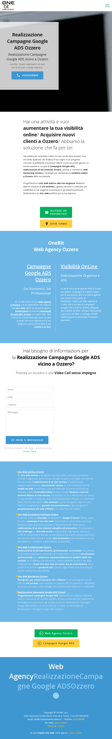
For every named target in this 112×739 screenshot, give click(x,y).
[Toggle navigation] (107, 5)
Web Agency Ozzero (59, 633)
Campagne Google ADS (58, 643)
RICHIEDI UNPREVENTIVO (58, 212)
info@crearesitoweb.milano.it (48, 719)
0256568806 (30, 75)
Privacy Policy (29, 451)
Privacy (51, 726)
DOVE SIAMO (58, 223)
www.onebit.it (60, 722)
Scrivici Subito (75, 732)
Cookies (60, 726)
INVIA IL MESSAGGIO (29, 440)
